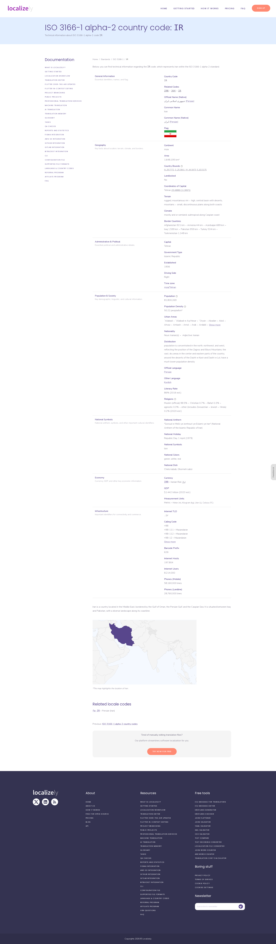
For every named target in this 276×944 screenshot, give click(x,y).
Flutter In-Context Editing (59, 88)
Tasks (48, 122)
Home (164, 8)
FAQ (243, 8)
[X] (36, 801)
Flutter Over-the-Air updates (60, 84)
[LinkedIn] (45, 801)
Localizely (146, 938)
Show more (215, 325)
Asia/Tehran (170, 287)
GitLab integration (54, 147)
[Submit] (241, 906)
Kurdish (167, 382)
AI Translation (52, 109)
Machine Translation (56, 105)
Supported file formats (57, 164)
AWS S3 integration (55, 139)
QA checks (50, 126)
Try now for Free (161, 751)
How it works (209, 8)
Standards (105, 59)
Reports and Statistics (57, 130)
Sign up (261, 8)
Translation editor (55, 80)
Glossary (50, 118)
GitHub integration (55, 143)
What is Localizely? (55, 67)
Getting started (183, 8)
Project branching (55, 93)
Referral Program (54, 172)
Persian (190, 101)
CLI (46, 156)
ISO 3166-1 (118, 59)
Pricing (229, 8)
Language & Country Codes (59, 168)
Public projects (53, 97)
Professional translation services (63, 101)
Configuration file (55, 160)
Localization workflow (57, 76)
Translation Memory (55, 114)
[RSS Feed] (54, 801)
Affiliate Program (54, 177)
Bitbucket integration (56, 151)
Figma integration (54, 134)
